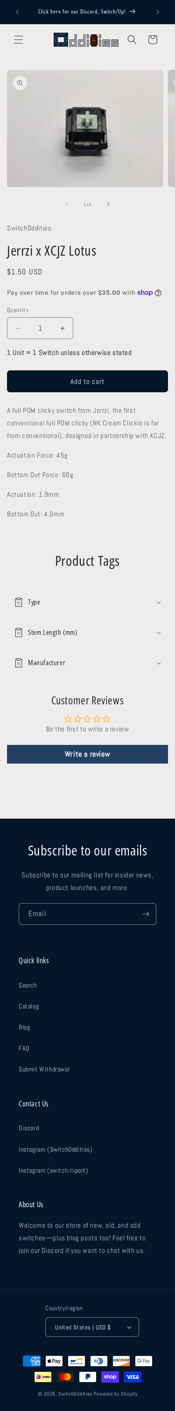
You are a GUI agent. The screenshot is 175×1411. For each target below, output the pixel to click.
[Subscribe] (145, 914)
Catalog (29, 1006)
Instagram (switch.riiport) (54, 1170)
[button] (18, 39)
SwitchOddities (75, 1393)
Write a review (87, 754)
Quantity (17, 310)
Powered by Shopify (116, 1393)
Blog (24, 1027)
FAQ (24, 1048)
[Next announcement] (157, 12)
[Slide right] (108, 204)
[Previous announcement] (17, 12)
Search (28, 985)
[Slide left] (67, 204)
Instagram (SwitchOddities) (56, 1149)
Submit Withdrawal (44, 1069)
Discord (29, 1128)
